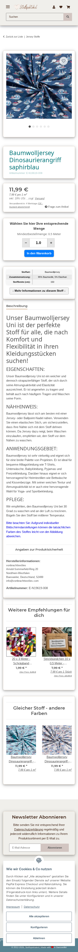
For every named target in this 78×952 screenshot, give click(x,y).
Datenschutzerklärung (28, 829)
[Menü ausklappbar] (8, 5)
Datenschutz (32, 906)
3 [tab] (37, 126)
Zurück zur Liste (14, 36)
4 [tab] (41, 126)
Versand (39, 198)
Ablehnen (39, 938)
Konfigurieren (39, 927)
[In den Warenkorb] (6, 48)
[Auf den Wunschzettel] (63, 61)
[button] (53, 7)
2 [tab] (33, 126)
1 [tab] (30, 126)
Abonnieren (55, 847)
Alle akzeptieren (39, 916)
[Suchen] (67, 17)
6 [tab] (48, 126)
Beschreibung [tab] (16, 306)
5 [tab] (45, 126)
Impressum (13, 906)
